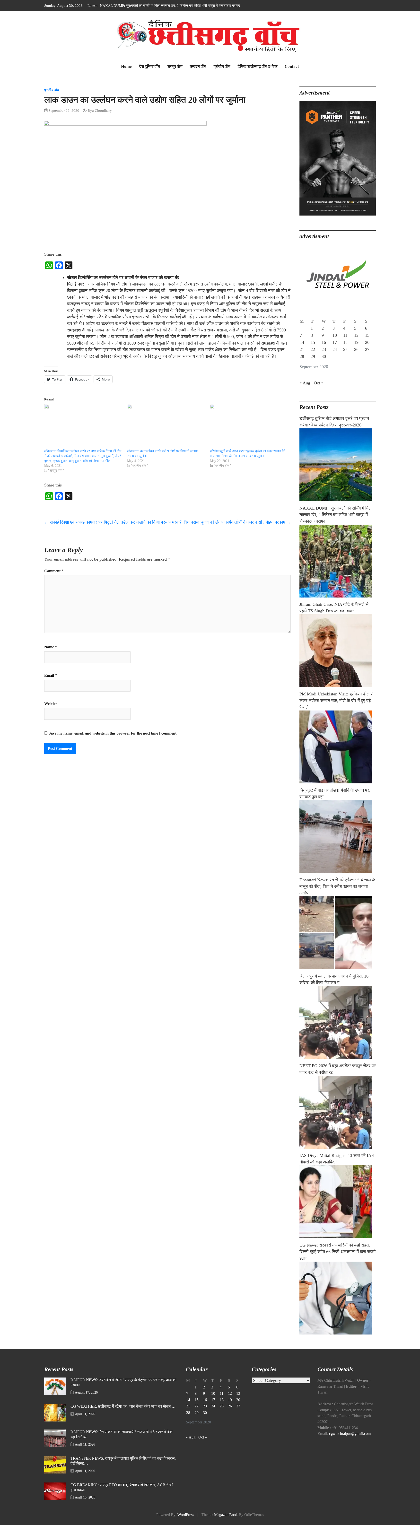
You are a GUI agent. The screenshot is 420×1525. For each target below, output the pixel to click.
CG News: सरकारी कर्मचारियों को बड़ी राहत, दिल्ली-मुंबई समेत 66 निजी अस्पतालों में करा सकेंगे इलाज (337, 1252)
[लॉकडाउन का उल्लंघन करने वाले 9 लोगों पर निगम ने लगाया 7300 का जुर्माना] (166, 426)
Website (50, 704)
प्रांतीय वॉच (222, 66)
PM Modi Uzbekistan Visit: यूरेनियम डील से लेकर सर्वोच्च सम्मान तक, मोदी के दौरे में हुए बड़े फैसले (336, 701)
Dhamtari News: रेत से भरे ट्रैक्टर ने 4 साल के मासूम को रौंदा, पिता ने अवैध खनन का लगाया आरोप (337, 886)
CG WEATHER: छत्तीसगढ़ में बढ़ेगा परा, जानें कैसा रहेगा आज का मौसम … (122, 1406)
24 (334, 349)
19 (356, 342)
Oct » (319, 383)
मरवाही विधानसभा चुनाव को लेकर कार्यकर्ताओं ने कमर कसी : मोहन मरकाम (231, 522)
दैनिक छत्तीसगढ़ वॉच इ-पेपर (257, 66)
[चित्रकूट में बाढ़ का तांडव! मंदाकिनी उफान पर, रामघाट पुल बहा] (337, 836)
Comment (53, 571)
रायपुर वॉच (175, 66)
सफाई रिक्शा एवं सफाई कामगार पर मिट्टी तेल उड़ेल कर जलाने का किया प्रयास (107, 522)
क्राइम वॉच (198, 66)
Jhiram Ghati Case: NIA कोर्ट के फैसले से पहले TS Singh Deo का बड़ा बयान (152, 5)
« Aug (304, 383)
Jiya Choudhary (100, 110)
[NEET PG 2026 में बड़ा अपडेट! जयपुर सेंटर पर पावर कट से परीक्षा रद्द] (337, 1112)
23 (324, 349)
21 (302, 349)
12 (356, 335)
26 (356, 349)
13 (367, 335)
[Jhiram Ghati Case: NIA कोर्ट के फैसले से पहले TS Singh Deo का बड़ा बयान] (337, 650)
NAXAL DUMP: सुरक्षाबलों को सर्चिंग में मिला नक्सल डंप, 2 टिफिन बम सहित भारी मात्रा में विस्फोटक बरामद (335, 515)
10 (334, 335)
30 (324, 356)
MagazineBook (226, 1515)
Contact (292, 66)
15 (313, 342)
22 (313, 349)
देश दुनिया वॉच (149, 66)
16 (324, 342)
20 (367, 342)
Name (50, 647)
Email (50, 675)
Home (126, 66)
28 (302, 356)
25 (345, 349)
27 (367, 349)
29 (313, 356)
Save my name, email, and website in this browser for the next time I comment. (113, 733)
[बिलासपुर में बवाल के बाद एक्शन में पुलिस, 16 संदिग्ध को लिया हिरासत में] (337, 1022)
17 (334, 342)
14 (302, 342)
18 (345, 342)
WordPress (185, 1515)
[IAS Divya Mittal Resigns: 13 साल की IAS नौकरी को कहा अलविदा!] (337, 1201)
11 (345, 335)
